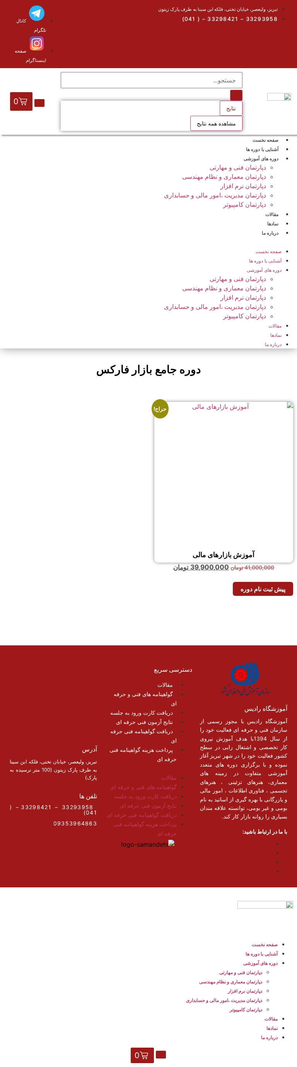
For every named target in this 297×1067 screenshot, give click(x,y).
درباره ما (270, 233)
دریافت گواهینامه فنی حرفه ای (143, 736)
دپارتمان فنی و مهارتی (238, 167)
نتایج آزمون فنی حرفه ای (144, 722)
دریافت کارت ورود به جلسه (141, 712)
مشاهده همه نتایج (216, 123)
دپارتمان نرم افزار (243, 186)
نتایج (231, 108)
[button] (148, 241)
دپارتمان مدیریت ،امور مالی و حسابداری (215, 195)
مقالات (275, 326)
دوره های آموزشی (261, 158)
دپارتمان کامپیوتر (244, 204)
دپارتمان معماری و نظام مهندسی (224, 176)
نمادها (276, 335)
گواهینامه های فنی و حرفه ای (145, 699)
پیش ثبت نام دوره (263, 589)
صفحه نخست (269, 251)
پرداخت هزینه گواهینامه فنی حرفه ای (143, 754)
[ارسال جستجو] (236, 95)
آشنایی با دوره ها (265, 261)
